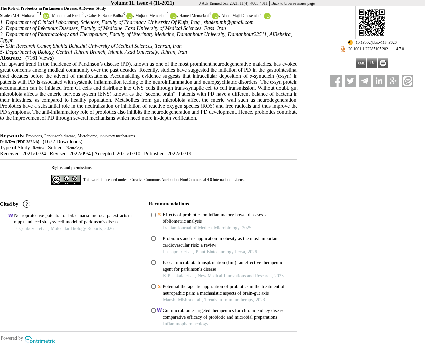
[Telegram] (365, 81)
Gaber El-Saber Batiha (105, 15)
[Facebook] (336, 81)
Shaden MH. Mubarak (18, 15)
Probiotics (34, 136)
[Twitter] (350, 81)
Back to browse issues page (293, 3)
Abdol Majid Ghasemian (240, 15)
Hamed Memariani (194, 15)
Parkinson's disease (59, 136)
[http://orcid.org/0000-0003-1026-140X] (215, 18)
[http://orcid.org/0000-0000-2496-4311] (173, 18)
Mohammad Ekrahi (67, 15)
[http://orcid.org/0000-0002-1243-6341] (267, 18)
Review (38, 148)
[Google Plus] (393, 81)
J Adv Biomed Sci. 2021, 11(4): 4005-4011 (233, 3)
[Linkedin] (379, 81)
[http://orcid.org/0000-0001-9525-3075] (129, 18)
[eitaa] (407, 81)
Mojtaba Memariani (150, 15)
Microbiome (87, 136)
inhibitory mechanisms (117, 136)
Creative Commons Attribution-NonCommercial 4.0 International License (187, 179)
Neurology (74, 148)
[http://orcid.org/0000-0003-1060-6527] (46, 18)
